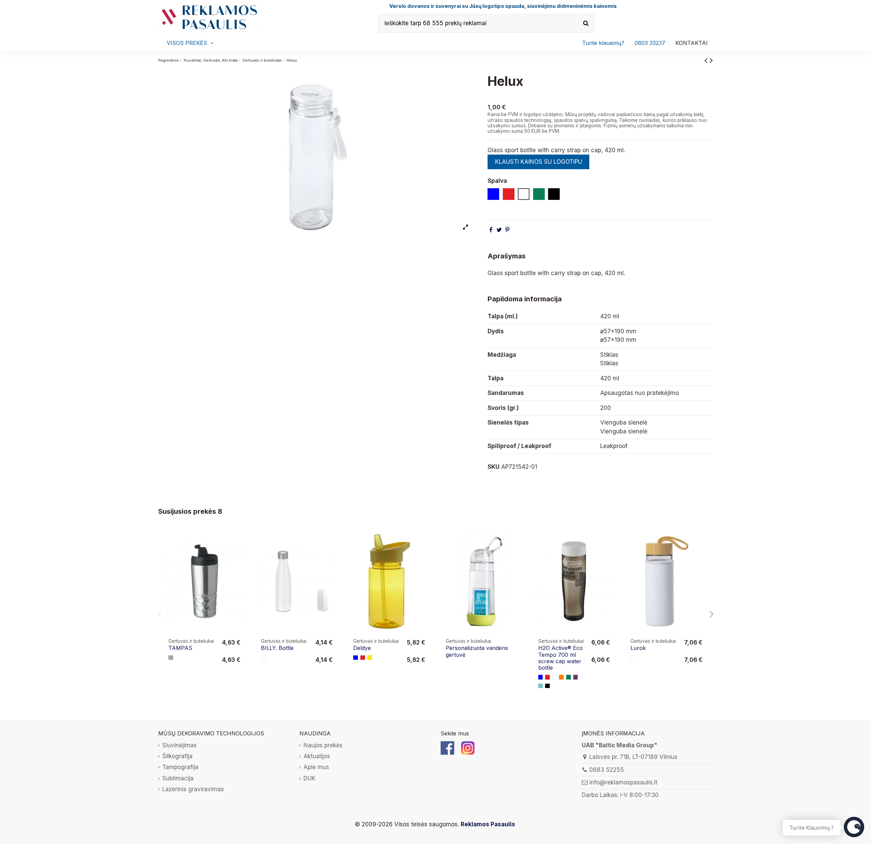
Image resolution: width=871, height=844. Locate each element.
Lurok (638, 647)
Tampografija (180, 767)
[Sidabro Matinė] (170, 657)
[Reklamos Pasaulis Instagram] (468, 747)
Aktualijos (316, 756)
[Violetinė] (575, 677)
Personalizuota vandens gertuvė (477, 651)
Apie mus (316, 767)
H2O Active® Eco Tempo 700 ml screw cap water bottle (560, 657)
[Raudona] (362, 657)
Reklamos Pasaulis (488, 824)
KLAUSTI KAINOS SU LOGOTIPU (538, 161)
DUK (309, 778)
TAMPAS (180, 647)
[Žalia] (568, 677)
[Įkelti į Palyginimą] (240, 540)
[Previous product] (707, 60)
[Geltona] (369, 657)
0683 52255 (606, 769)
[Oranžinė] (561, 677)
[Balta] (263, 657)
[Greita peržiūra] (240, 553)
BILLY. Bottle (277, 647)
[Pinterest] (507, 229)
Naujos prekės (323, 745)
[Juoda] (547, 686)
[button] (649, 42)
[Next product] (711, 60)
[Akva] (540, 686)
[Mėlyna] (355, 657)
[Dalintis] (491, 229)
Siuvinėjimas (179, 745)
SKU (493, 466)
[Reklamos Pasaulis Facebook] (447, 747)
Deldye (362, 647)
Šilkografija (177, 756)
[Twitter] (499, 229)
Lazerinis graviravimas (193, 789)
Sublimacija (178, 778)
